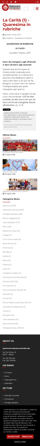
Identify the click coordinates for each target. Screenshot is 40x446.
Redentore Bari (11, 231)
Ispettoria (9, 206)
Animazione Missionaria (14, 307)
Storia (6, 376)
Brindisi (7, 252)
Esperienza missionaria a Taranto (15, 191)
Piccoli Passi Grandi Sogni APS (17, 303)
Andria (7, 256)
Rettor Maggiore (11, 218)
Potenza (8, 248)
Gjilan (6, 269)
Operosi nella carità (10, 172)
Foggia (7, 235)
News (7, 260)
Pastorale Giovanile (13, 210)
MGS (7, 227)
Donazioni (8, 315)
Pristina (7, 265)
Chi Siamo (8, 373)
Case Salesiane (11, 222)
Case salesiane (11, 319)
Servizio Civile (10, 281)
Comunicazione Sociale (14, 290)
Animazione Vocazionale (15, 277)
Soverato (8, 294)
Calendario (8, 383)
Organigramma (10, 380)
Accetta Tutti (13, 436)
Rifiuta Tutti (27, 436)
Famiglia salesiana (11, 403)
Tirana (6, 311)
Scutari (7, 298)
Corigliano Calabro (12, 273)
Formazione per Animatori (13, 152)
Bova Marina (9, 244)
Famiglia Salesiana (13, 214)
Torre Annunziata (12, 239)
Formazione (9, 286)
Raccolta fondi (10, 324)
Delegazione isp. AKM (13, 328)
